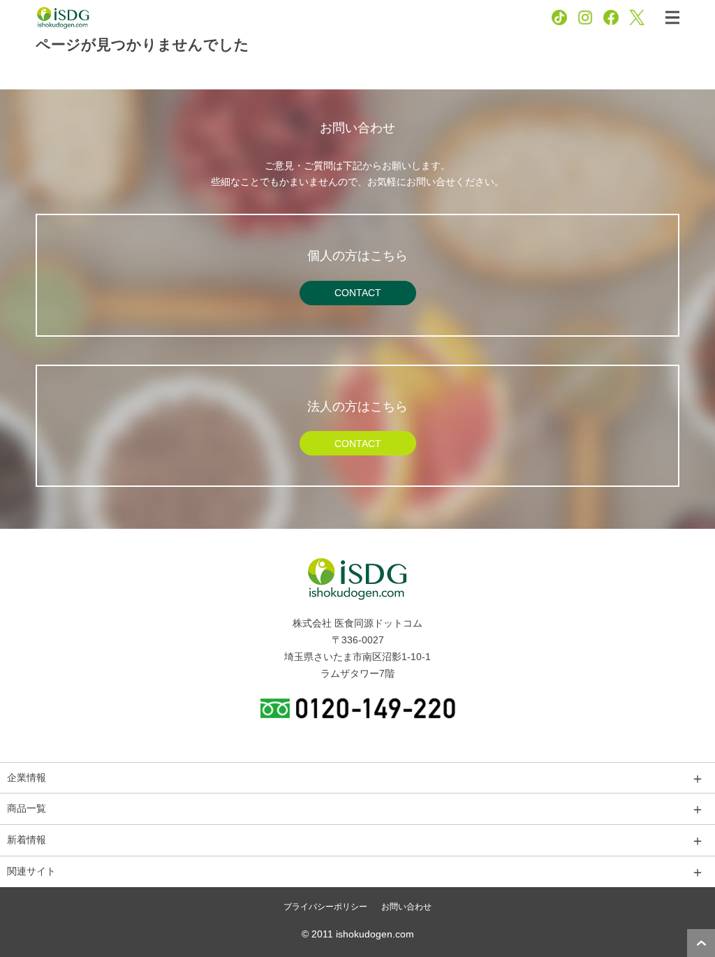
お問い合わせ (406, 907)
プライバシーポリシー (325, 907)
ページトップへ (701, 943)
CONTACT (357, 292)
